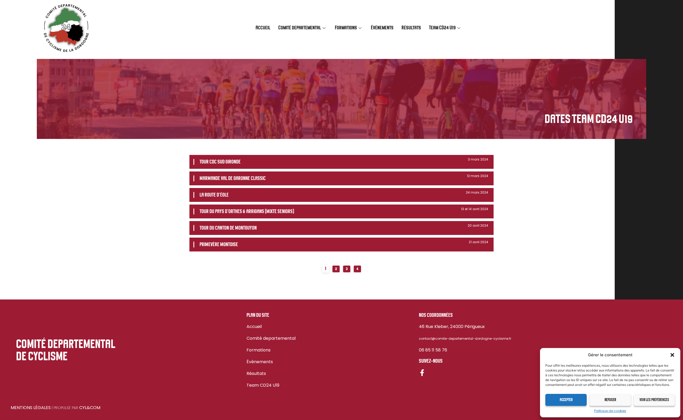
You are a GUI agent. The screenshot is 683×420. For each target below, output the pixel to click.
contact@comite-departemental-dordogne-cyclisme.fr (465, 338)
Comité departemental (271, 338)
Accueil (263, 27)
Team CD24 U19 (263, 385)
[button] (672, 355)
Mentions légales (31, 408)
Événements (382, 27)
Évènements (260, 362)
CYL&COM (89, 408)
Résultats (411, 27)
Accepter (566, 400)
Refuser (610, 400)
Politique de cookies (610, 411)
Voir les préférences (654, 400)
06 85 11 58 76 (433, 350)
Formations (259, 350)
